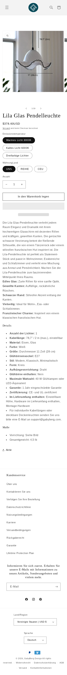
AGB (62, 663)
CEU (40, 169)
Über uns (12, 484)
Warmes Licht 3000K (18, 140)
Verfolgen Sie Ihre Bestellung (23, 499)
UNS (9, 169)
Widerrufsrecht (23, 663)
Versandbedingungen (19, 530)
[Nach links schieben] (26, 108)
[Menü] (7, 7)
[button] (34, 206)
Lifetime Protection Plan (20, 553)
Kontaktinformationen (41, 668)
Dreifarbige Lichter (17, 155)
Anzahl (6, 176)
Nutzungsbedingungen (19, 514)
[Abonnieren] (56, 587)
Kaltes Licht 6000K (17, 148)
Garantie (11, 545)
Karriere (11, 522)
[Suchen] (51, 7)
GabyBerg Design (33, 658)
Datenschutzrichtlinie (19, 507)
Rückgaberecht (15, 538)
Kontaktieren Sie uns (19, 491)
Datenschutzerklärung (45, 663)
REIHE (25, 169)
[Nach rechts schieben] (40, 108)
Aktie (9, 450)
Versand (6, 128)
